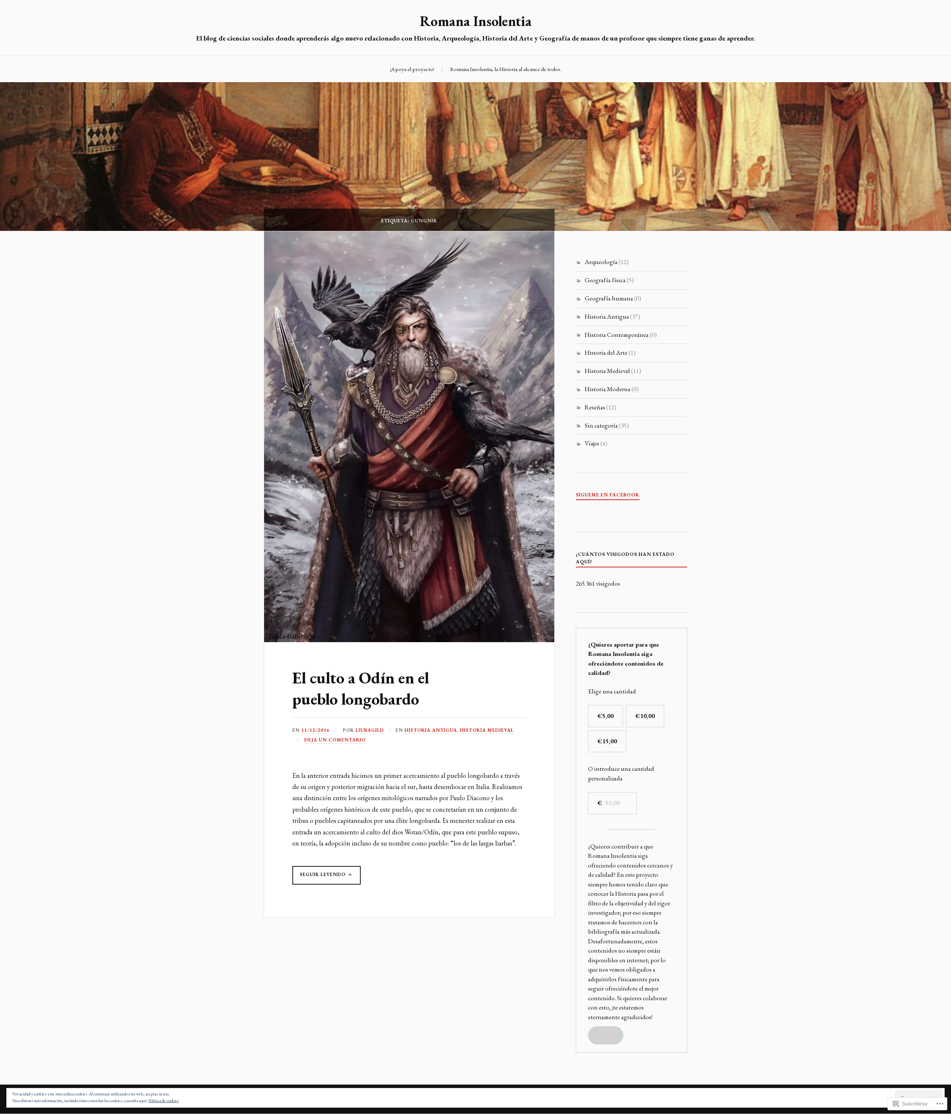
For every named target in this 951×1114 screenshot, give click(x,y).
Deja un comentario (335, 740)
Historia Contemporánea (617, 335)
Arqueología (601, 262)
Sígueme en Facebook (608, 495)
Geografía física (605, 280)
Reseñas (595, 407)
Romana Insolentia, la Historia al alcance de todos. (505, 69)
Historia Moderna (607, 389)
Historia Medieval (487, 730)
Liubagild (370, 730)
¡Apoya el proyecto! (412, 69)
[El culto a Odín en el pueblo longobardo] (409, 640)
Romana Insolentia (476, 21)
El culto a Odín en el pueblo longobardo (360, 688)
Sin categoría (601, 425)
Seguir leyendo (319, 878)
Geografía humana (609, 298)
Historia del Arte (606, 352)
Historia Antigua (431, 730)
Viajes (592, 443)
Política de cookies (163, 1101)
